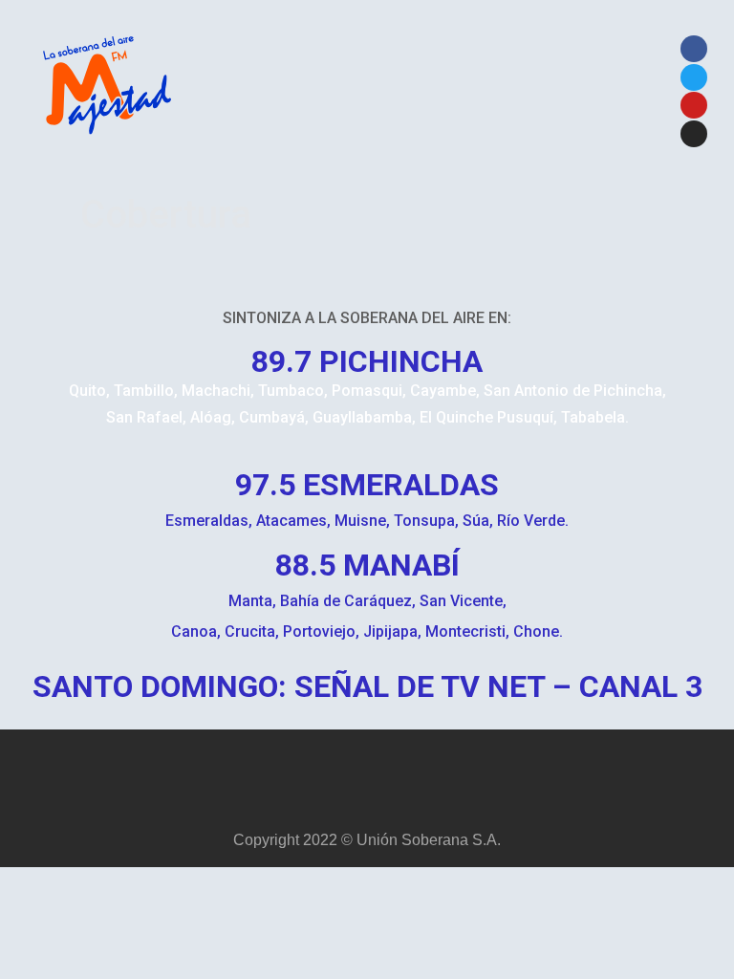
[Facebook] (693, 48)
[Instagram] (693, 133)
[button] (417, 92)
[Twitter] (693, 77)
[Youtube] (693, 105)
